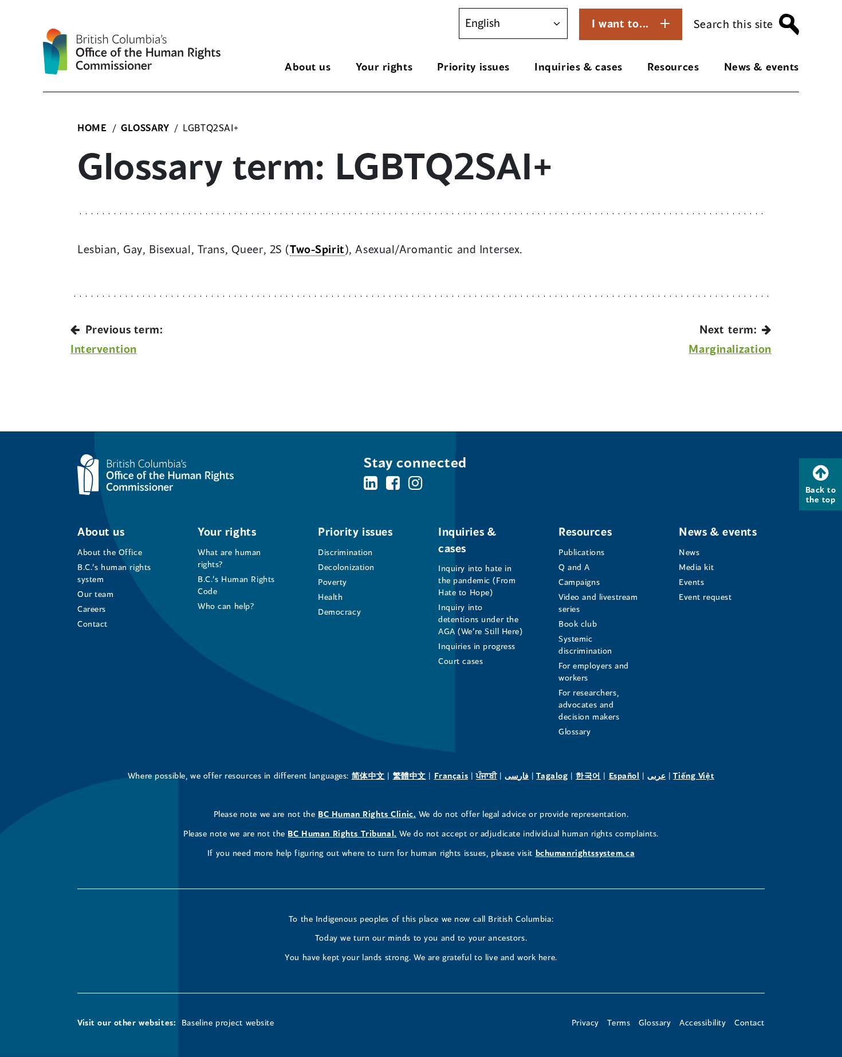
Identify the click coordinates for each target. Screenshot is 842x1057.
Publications (581, 552)
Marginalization (730, 348)
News (689, 552)
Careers (91, 609)
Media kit (696, 567)
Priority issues (473, 66)
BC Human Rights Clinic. (367, 814)
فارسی (517, 775)
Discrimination (345, 552)
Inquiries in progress (477, 646)
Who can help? (226, 606)
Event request (705, 597)
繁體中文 (409, 775)
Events (691, 582)
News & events (761, 66)
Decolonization (346, 567)
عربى (656, 775)
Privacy (585, 1022)
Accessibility (702, 1022)
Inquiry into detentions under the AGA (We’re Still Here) (480, 619)
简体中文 (368, 775)
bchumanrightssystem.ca (585, 853)
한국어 (588, 775)
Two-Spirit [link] (317, 249)
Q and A (574, 567)
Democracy (339, 611)
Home (92, 127)
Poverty (332, 582)
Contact (92, 623)
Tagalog (552, 775)
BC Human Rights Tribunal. (342, 833)
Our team (95, 594)
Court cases (460, 661)
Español (624, 775)
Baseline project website (228, 1022)
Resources (673, 66)
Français (451, 775)
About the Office (109, 552)
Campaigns (579, 582)
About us (308, 66)
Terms (618, 1022)
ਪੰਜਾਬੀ (486, 775)
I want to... (620, 23)
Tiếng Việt (693, 775)
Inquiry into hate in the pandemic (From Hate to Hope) (477, 580)
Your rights (384, 66)
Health (330, 597)
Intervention (103, 348)
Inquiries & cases (578, 66)
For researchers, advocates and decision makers (589, 704)
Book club (577, 623)
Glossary (574, 731)
